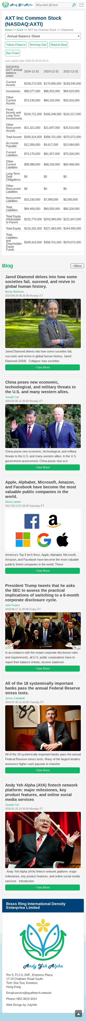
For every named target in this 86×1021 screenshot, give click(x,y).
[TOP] (78, 1013)
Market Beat (59, 44)
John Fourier (12, 605)
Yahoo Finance (16, 44)
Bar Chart (12, 53)
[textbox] (56, 5)
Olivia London (13, 501)
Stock (20, 29)
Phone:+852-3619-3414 (21, 998)
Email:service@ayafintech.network (29, 992)
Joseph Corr (12, 397)
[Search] (74, 5)
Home (8, 29)
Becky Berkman (14, 291)
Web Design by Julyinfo (21, 1004)
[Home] (17, 4)
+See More (42, 367)
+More (77, 266)
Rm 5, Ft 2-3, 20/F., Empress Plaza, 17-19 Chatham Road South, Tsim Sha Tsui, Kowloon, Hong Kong (29, 980)
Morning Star (38, 44)
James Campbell (15, 698)
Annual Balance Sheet (23, 36)
